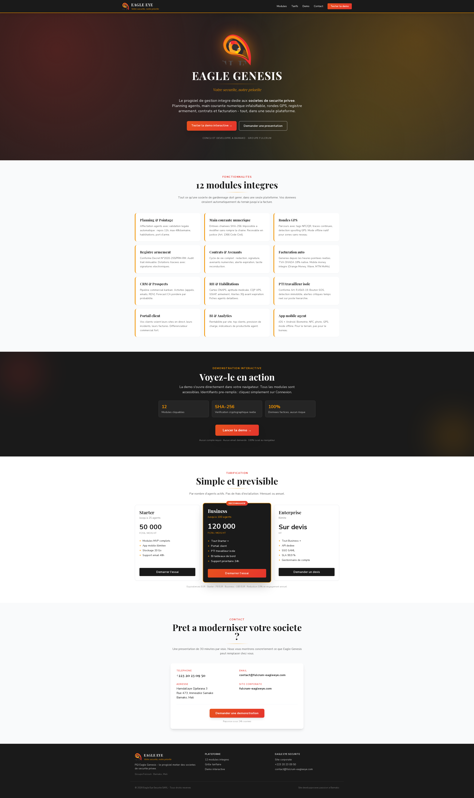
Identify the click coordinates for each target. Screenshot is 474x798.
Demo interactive (215, 769)
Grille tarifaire (213, 764)
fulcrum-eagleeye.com (255, 689)
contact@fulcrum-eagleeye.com (262, 675)
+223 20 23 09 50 (190, 675)
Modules (282, 6)
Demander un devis (306, 572)
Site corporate (283, 759)
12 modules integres (217, 759)
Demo (306, 6)
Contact (318, 6)
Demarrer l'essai (167, 572)
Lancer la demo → (237, 430)
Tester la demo (340, 6)
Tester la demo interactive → (211, 125)
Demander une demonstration (237, 713)
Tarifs (294, 6)
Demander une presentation (263, 126)
